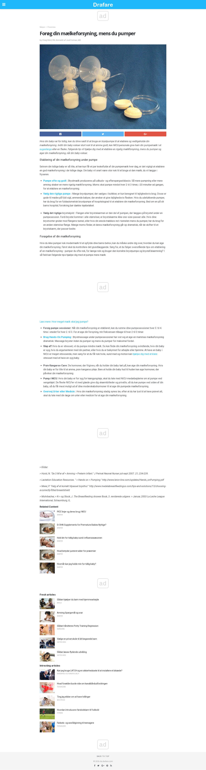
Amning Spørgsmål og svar (70, 613)
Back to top (103, 756)
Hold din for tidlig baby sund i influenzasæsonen (79, 538)
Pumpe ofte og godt (54, 180)
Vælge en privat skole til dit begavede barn (77, 639)
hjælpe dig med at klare (145, 354)
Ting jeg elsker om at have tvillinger (73, 697)
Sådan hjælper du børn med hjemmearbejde (78, 599)
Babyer (42, 27)
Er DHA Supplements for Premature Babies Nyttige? (81, 525)
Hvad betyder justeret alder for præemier (76, 551)
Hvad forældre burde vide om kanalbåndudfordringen (82, 683)
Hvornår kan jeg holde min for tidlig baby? (76, 564)
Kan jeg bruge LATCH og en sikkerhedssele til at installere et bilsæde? (89, 670)
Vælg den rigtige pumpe (56, 193)
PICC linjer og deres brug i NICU (71, 511)
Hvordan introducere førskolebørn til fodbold (78, 710)
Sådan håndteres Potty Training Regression (77, 626)
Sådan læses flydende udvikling (72, 652)
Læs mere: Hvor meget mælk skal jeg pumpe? (64, 321)
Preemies (51, 27)
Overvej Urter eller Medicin (59, 391)
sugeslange (46, 149)
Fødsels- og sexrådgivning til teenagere (75, 723)
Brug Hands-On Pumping (57, 337)
